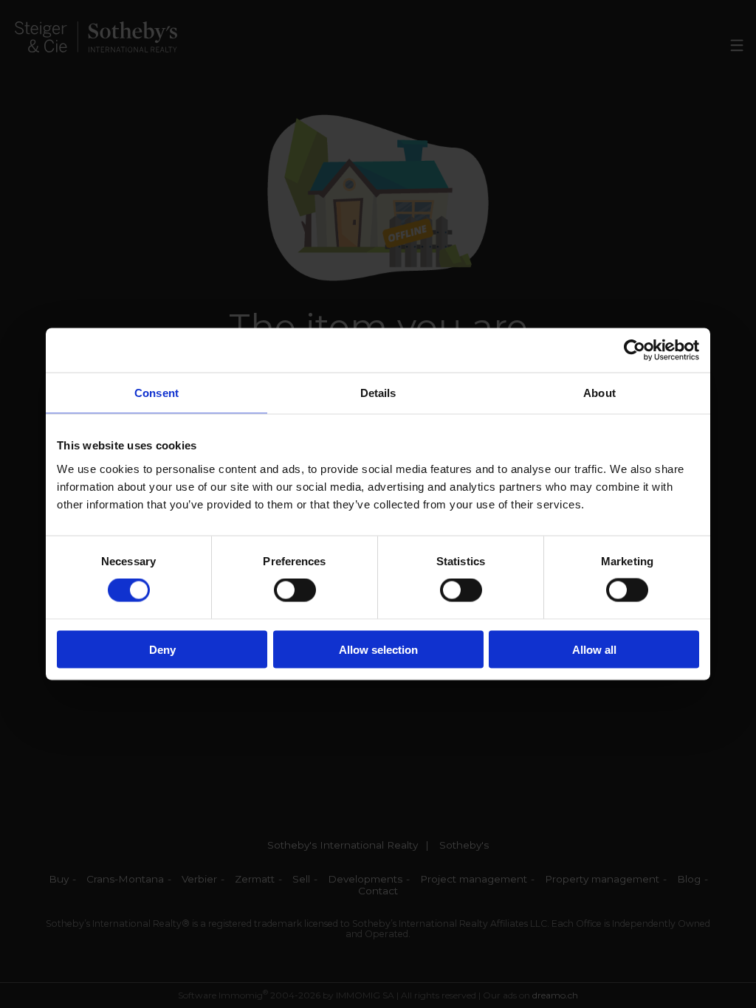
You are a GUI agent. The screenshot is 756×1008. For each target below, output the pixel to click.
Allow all (594, 649)
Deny (162, 649)
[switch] (295, 590)
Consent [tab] (156, 393)
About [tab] (599, 393)
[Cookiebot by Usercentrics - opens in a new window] (634, 350)
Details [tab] (378, 393)
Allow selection (378, 649)
